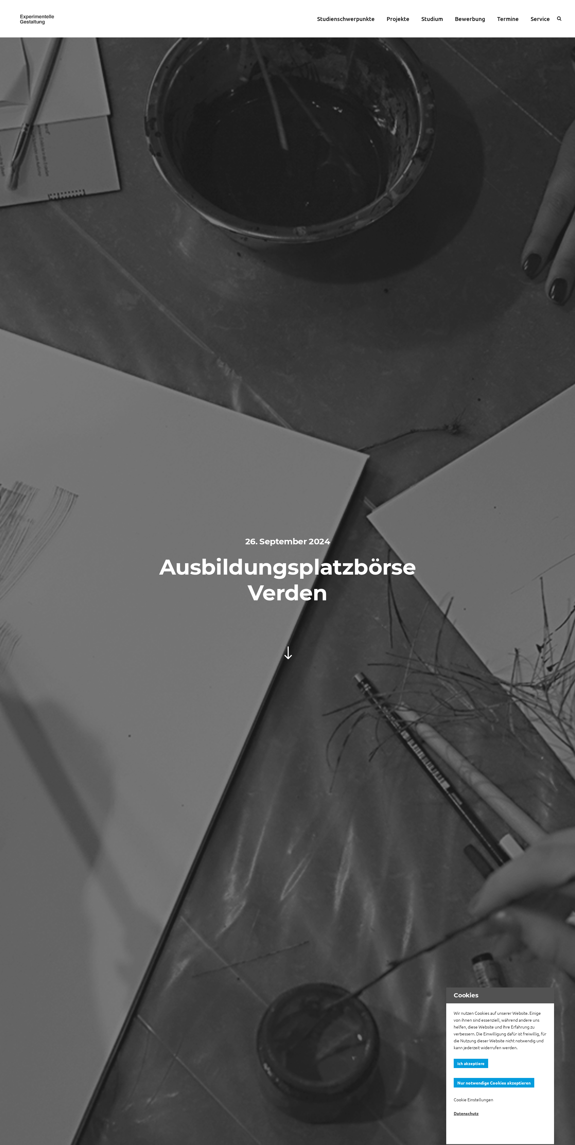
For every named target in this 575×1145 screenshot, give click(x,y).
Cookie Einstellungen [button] (473, 1099)
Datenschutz (466, 1113)
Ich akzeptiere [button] (471, 1063)
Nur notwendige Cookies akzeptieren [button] (494, 1082)
